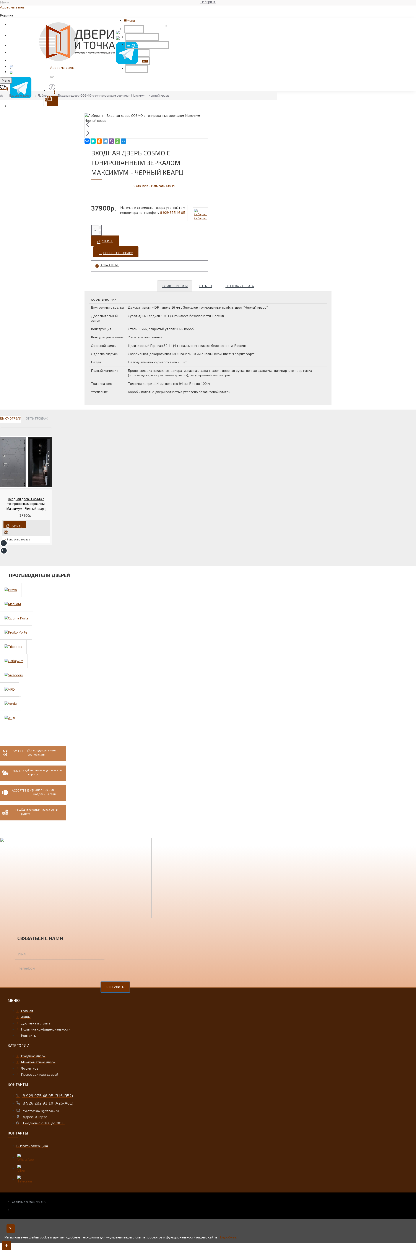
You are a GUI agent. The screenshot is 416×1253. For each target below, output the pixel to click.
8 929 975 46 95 (172, 213)
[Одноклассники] (99, 141)
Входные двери (20, 96)
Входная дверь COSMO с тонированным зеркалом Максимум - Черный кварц (26, 503)
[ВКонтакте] (87, 141)
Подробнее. (227, 1237)
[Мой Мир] (123, 141)
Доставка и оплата (239, 286)
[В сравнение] (7, 532)
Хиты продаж (37, 418)
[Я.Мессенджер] (93, 141)
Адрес (12, 7)
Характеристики (175, 286)
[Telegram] (105, 141)
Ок (11, 1228)
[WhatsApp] (117, 141)
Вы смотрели (10, 418)
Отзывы (205, 286)
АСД (4, 1251)
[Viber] (111, 141)
